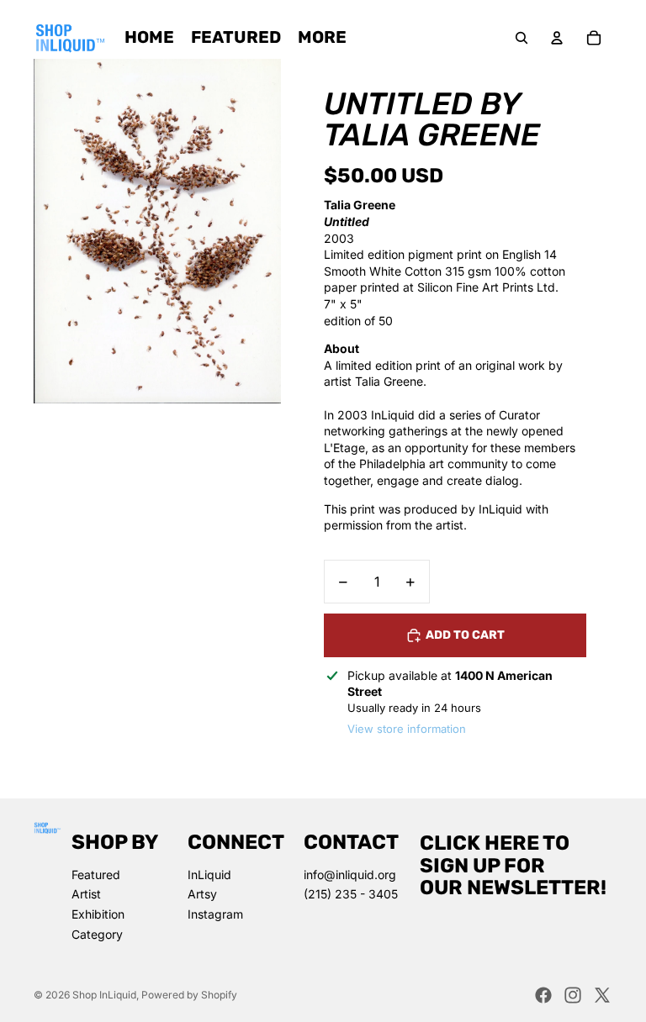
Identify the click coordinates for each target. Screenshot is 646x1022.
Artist (86, 894)
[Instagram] (573, 995)
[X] (602, 995)
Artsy (202, 894)
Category (97, 934)
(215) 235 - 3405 (351, 894)
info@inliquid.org (350, 874)
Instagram (215, 914)
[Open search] (521, 37)
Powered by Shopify (189, 994)
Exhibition (97, 914)
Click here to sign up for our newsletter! (513, 865)
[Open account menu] (556, 37)
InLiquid (209, 874)
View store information (406, 728)
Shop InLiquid (104, 994)
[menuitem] (322, 38)
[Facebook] (543, 995)
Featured (95, 874)
